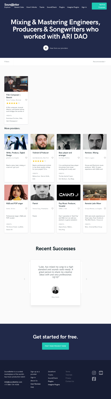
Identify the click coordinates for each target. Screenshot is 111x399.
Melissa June (36, 176)
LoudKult (20, 227)
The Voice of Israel (11, 227)
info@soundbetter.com (13, 382)
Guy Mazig (71, 179)
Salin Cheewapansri (11, 121)
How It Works (31, 7)
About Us (34, 381)
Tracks (41, 7)
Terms (68, 372)
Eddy (20, 118)
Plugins (62, 7)
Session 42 (9, 229)
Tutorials (69, 375)
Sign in (84, 7)
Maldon (69, 227)
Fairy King (62, 229)
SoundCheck (52, 7)
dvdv (34, 179)
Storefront (52, 372)
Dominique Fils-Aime (12, 118)
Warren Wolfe (45, 176)
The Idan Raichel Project (66, 176)
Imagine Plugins (73, 7)
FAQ (32, 387)
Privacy (68, 378)
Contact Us (70, 381)
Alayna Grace (62, 227)
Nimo (86, 227)
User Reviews (36, 384)
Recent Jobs (19, 7)
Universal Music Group (95, 227)
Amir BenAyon (63, 179)
